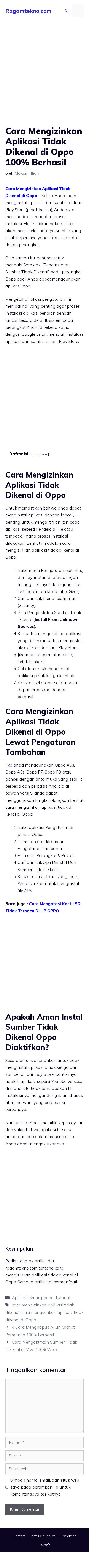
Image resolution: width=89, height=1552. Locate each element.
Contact (19, 1536)
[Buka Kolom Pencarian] (66, 10)
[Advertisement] (44, 79)
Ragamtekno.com (28, 10)
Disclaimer (68, 1536)
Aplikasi (20, 1297)
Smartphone (41, 1297)
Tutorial (62, 1297)
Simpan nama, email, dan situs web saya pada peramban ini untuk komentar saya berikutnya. (44, 1487)
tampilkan (39, 454)
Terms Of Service (43, 1536)
